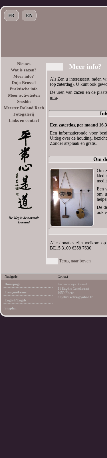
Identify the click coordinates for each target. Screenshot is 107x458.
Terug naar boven (75, 260)
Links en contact (24, 120)
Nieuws (24, 63)
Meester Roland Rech (24, 108)
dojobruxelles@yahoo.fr (75, 297)
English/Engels (15, 300)
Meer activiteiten (24, 95)
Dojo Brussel (24, 82)
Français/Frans (16, 292)
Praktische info (24, 89)
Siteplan (11, 308)
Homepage (12, 284)
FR (11, 15)
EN (29, 15)
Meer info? (23, 76)
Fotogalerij (23, 114)
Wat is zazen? (24, 70)
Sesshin (24, 101)
